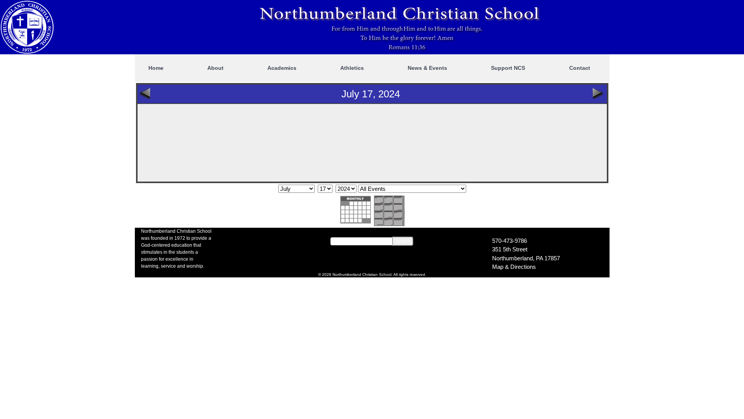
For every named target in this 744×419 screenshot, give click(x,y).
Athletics (352, 68)
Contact (579, 68)
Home (156, 68)
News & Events (427, 68)
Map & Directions (514, 266)
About (215, 68)
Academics (281, 68)
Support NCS (508, 68)
